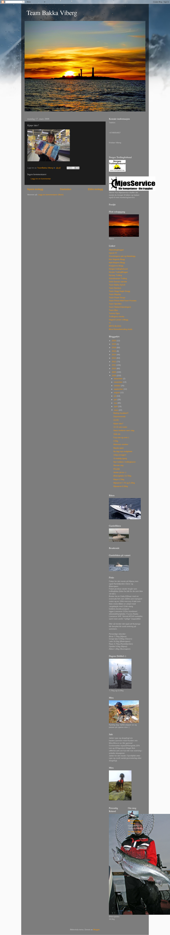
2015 (114, 351)
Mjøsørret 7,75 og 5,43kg (124, 483)
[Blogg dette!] (70, 168)
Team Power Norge (117, 298)
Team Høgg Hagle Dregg (119, 291)
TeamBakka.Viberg (137, 822)
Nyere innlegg (35, 189)
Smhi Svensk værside (118, 282)
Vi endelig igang (120, 458)
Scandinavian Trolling (118, 278)
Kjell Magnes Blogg (117, 263)
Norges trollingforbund (118, 269)
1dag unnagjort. (120, 455)
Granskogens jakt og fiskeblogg (122, 256)
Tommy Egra (114, 313)
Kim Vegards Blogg (117, 259)
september (119, 389)
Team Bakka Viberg (52, 12)
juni (115, 400)
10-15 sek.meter (120, 427)
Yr (110, 323)
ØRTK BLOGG (115, 326)
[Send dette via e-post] (68, 168)
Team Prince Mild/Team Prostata (122, 301)
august (117, 393)
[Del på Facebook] (75, 168)
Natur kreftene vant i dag (123, 430)
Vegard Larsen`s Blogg (118, 320)
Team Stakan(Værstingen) (120, 307)
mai (116, 403)
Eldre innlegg (95, 189)
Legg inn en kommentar (41, 179)
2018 (114, 348)
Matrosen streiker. (121, 444)
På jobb (116, 469)
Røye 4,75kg (118, 479)
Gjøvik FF (113, 253)
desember (118, 379)
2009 (114, 372)
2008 (114, 376)
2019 (114, 344)
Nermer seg (118, 465)
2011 (114, 365)
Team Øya (113, 310)
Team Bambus (115, 288)
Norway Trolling (115, 275)
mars (116, 410)
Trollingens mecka (116, 317)
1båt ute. (117, 434)
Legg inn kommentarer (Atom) (50, 195)
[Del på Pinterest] (78, 168)
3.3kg (115, 441)
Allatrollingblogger (116, 250)
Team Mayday (115, 294)
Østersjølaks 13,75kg (122, 476)
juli (115, 396)
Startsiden (65, 189)
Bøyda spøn (118, 448)
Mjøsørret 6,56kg (120, 486)
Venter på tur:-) (119, 472)
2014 (114, 355)
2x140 (116, 420)
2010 (114, 369)
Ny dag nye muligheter (122, 451)
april (116, 406)
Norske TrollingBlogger (118, 272)
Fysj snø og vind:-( (121, 438)
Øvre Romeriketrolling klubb (120, 329)
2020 (114, 341)
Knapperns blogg (116, 266)
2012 (114, 362)
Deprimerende (119, 417)
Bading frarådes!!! (120, 413)
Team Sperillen (115, 304)
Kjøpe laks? (118, 424)
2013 (114, 358)
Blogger (96, 930)
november (118, 382)
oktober (117, 386)
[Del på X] (73, 168)
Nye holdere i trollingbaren (124, 462)
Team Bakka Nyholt (117, 285)
